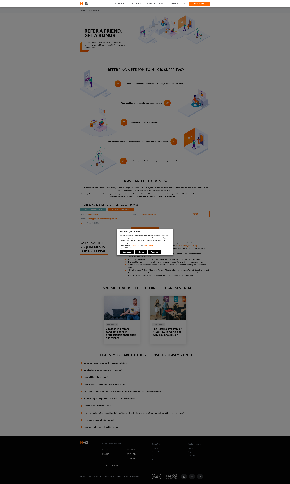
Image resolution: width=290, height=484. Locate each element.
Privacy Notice (148, 245)
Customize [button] (127, 252)
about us (151, 4)
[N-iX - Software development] (84, 3)
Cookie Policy (136, 245)
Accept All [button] (154, 252)
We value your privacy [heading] (130, 232)
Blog (161, 4)
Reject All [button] (140, 252)
